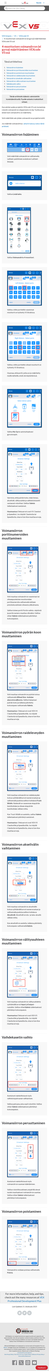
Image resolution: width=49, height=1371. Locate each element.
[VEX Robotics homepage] (22, 2)
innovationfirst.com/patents (24, 1352)
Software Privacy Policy (38, 1354)
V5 (15, 36)
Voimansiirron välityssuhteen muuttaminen (21, 81)
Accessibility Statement (24, 1356)
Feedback (42, 1368)
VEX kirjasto (7, 36)
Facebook (19, 1313)
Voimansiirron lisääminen (14, 67)
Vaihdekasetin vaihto (13, 84)
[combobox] (24, 8)
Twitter (24, 1313)
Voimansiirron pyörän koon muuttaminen (20, 73)
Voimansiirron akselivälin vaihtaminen (18, 78)
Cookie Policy (27, 1354)
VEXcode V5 (24, 36)
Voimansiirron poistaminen (15, 89)
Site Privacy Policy (9, 1354)
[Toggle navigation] (5, 3)
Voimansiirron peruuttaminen (16, 86)
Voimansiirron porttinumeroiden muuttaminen (22, 70)
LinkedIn (29, 1313)
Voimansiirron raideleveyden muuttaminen (20, 76)
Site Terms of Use (19, 1354)
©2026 (5, 1347)
